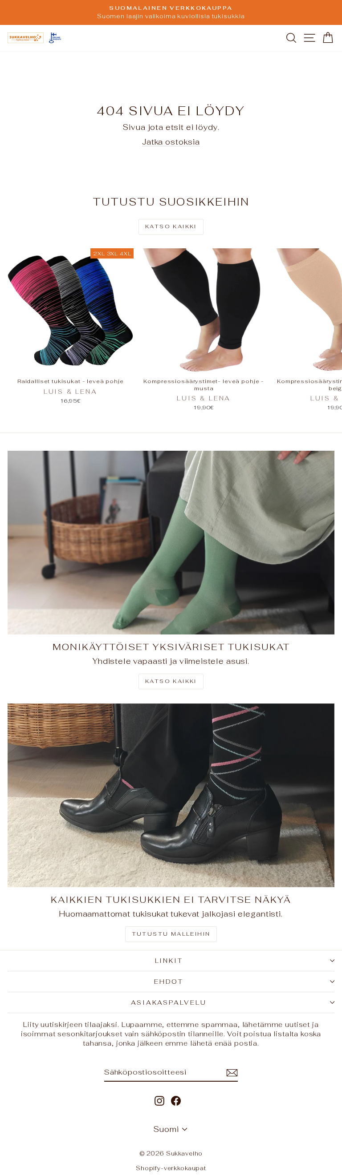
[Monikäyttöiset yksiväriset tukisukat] (171, 542)
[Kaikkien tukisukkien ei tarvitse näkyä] (171, 795)
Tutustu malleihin (171, 934)
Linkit (169, 961)
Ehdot (168, 982)
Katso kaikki (171, 226)
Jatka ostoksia (171, 142)
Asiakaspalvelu (168, 1002)
